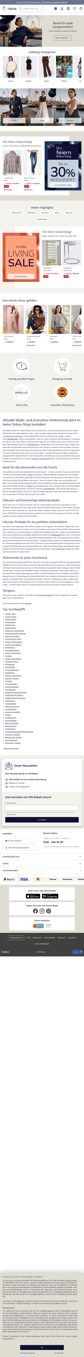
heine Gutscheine (45, 595)
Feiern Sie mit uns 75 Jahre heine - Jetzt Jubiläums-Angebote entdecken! (42, 2)
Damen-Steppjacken (13, 642)
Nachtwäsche (11, 726)
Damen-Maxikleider (13, 659)
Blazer (30, 486)
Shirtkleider (10, 664)
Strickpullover (10, 709)
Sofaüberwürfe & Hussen (15, 633)
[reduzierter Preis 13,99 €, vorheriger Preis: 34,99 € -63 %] (51, 253)
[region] (42, 1315)
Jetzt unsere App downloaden (42, 890)
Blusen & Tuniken (12, 636)
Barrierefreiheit (49, 938)
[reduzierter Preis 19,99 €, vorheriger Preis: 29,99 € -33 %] (12, 162)
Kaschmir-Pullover (12, 734)
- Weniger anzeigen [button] (11, 748)
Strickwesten (10, 622)
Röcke (30, 475)
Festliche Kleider (12, 687)
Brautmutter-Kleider (13, 737)
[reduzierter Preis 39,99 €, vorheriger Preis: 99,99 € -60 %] (71, 253)
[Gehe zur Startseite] (12, 9)
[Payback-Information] (77, 952)
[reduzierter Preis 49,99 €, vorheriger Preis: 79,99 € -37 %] (32, 162)
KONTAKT (7, 833)
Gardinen (45, 213)
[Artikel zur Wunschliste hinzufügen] (18, 154)
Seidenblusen (10, 718)
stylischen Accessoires (14, 436)
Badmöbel (56, 535)
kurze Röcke (10, 667)
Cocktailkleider (49, 489)
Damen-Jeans (10, 617)
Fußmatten (31, 213)
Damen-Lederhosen (13, 675)
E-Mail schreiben (13, 841)
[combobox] (34, 8)
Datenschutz (37, 938)
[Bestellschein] (68, 9)
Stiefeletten (10, 673)
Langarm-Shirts (11, 661)
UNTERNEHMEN (10, 870)
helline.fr (28, 603)
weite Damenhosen (13, 645)
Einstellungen (59, 1353)
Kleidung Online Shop (40, 458)
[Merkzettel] (74, 9)
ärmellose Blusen (12, 650)
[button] (4, 9)
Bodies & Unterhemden (14, 631)
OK (42, 1347)
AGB (28, 938)
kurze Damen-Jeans (13, 639)
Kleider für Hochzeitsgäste (16, 692)
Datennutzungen (71, 1280)
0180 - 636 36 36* (53, 842)
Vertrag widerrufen (16, 938)
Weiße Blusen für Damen (15, 698)
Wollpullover (10, 729)
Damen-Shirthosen (13, 653)
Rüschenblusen (11, 740)
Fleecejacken (10, 689)
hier (10, 1294)
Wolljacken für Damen (14, 695)
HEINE (6, 863)
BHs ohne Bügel (11, 723)
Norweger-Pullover (13, 743)
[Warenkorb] (81, 9)
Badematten (42, 219)
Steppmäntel (10, 619)
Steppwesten (10, 628)
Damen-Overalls (12, 678)
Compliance (72, 938)
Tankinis (8, 656)
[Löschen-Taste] (42, 8)
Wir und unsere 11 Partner (12, 1280)
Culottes (8, 681)
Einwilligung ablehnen (27, 1353)
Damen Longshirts (12, 712)
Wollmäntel (10, 647)
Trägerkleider (10, 704)
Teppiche (68, 213)
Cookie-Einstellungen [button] (42, 944)
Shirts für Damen (12, 706)
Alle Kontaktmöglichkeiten (18, 848)
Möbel (57, 213)
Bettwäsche (17, 213)
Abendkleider (12, 439)
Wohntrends (33, 444)
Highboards (10, 625)
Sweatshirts (10, 701)
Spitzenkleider (11, 720)
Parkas (8, 715)
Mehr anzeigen (11, 814)
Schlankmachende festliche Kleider (19, 732)
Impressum (61, 938)
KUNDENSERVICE (11, 856)
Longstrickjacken (12, 670)
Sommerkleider (11, 684)
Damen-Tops (10, 614)
